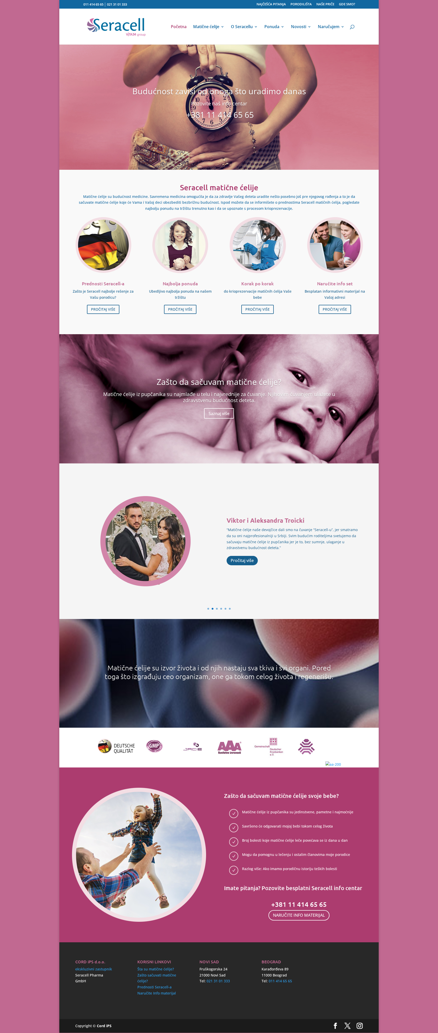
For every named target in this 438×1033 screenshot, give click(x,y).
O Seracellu (242, 27)
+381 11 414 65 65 (220, 114)
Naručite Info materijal (156, 993)
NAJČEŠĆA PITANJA (271, 4)
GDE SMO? (347, 4)
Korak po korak (257, 283)
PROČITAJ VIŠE (103, 309)
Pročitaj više (242, 560)
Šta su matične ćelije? (155, 969)
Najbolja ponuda (180, 283)
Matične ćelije (206, 27)
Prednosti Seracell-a (103, 283)
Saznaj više (219, 413)
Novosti (298, 27)
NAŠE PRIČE (325, 4)
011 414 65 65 (93, 4)
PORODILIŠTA (301, 4)
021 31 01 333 (117, 4)
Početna (179, 27)
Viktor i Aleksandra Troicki (265, 520)
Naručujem (328, 27)
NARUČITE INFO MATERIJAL (299, 915)
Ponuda (271, 27)
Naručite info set (335, 283)
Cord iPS (104, 1025)
